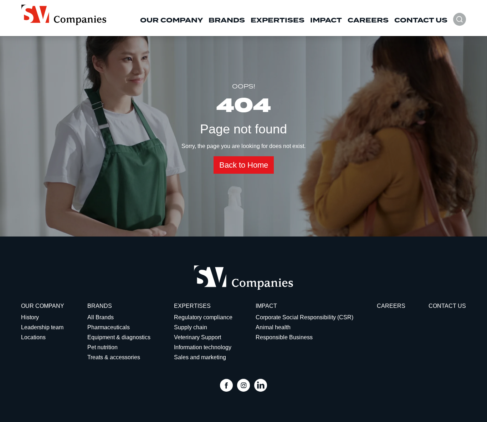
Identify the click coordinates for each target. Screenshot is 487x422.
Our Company (171, 20)
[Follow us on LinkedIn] (260, 386)
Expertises (277, 20)
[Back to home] (64, 15)
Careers (368, 20)
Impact (326, 20)
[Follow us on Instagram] (243, 386)
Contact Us (420, 20)
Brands (227, 20)
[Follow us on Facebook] (226, 386)
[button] (459, 23)
